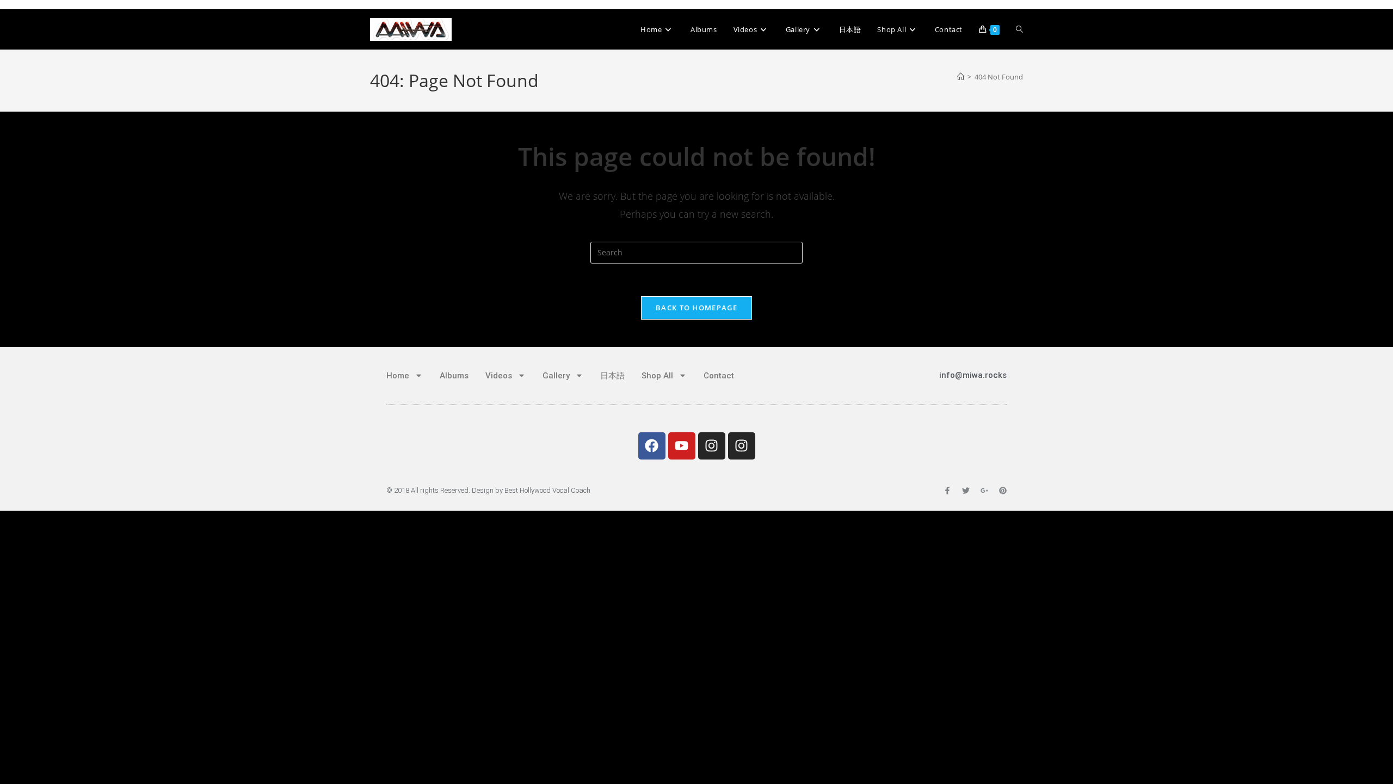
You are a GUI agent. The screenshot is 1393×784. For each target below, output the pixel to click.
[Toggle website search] (1019, 29)
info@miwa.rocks (973, 375)
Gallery (556, 376)
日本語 (612, 376)
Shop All (657, 376)
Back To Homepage (696, 308)
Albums (454, 376)
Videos (498, 376)
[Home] (960, 77)
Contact (719, 376)
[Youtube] (681, 446)
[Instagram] (711, 446)
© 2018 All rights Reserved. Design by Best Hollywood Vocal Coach (488, 490)
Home (397, 376)
